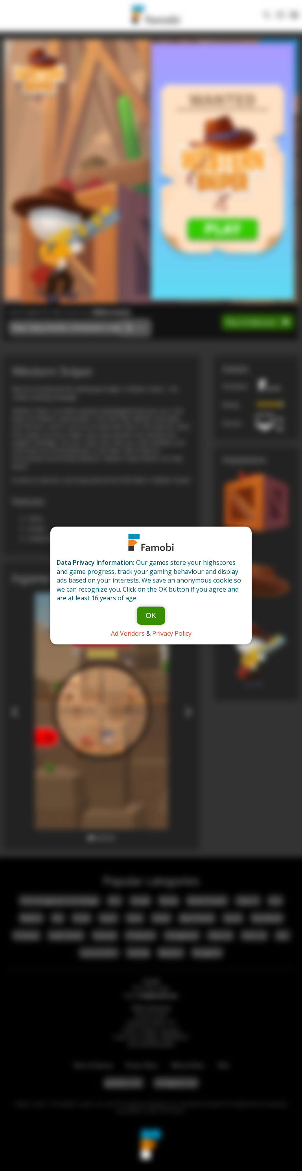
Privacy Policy (172, 633)
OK (151, 615)
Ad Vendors (128, 633)
